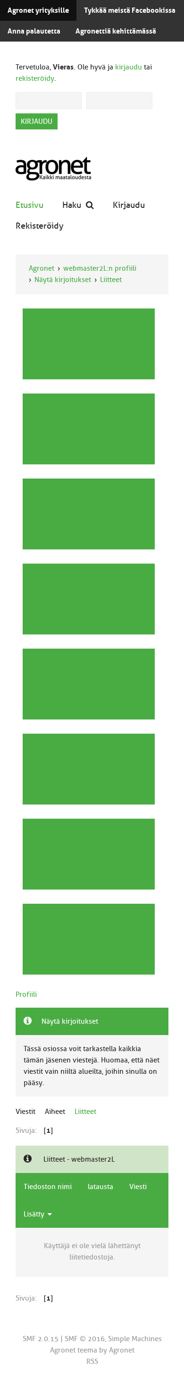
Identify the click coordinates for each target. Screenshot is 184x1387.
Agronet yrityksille (38, 10)
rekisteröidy (35, 78)
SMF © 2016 (85, 1339)
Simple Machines (135, 1339)
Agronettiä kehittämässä (115, 31)
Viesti (138, 1186)
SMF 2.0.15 (41, 1339)
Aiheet (55, 1111)
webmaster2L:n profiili (99, 268)
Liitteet (111, 279)
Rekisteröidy (40, 226)
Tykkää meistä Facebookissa (130, 10)
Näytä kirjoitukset (62, 279)
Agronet (41, 268)
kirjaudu (128, 67)
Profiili (26, 994)
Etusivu (29, 205)
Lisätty (35, 1214)
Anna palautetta (34, 31)
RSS (92, 1361)
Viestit (25, 1111)
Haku (71, 205)
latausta (100, 1186)
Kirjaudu (129, 205)
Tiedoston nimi (48, 1186)
